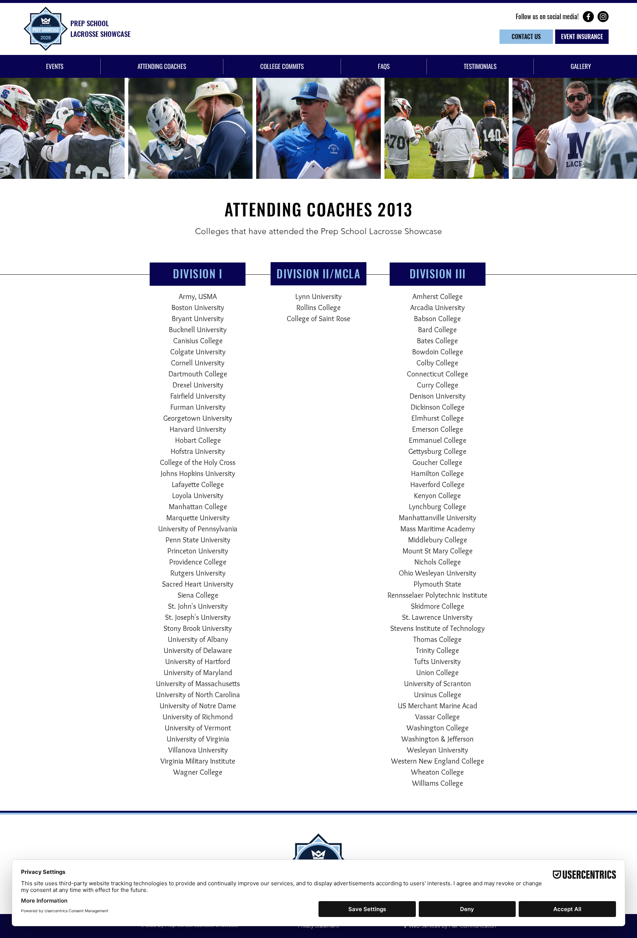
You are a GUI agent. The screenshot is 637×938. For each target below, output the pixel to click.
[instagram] (603, 16)
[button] (54, 66)
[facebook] (588, 16)
